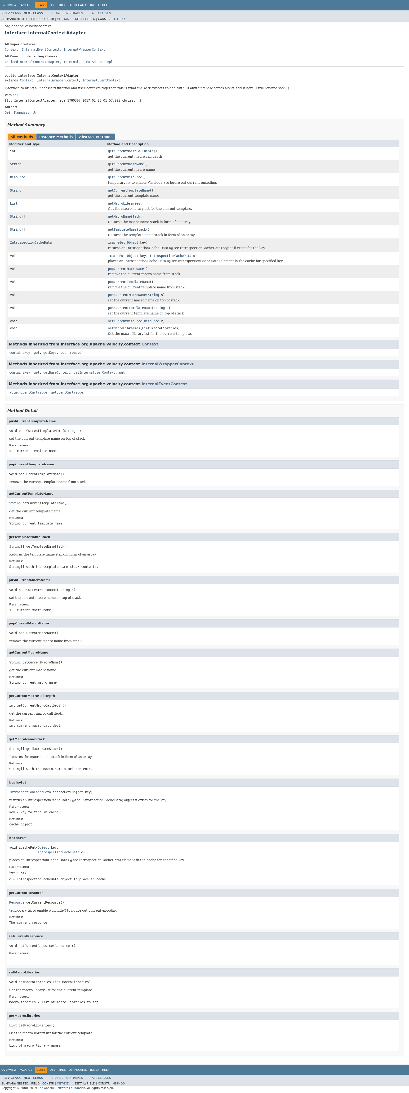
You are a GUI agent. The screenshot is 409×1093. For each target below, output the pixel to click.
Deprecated (78, 5)
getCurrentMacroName (126, 164)
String (15, 164)
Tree (62, 5)
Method (63, 19)
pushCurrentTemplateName (129, 308)
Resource (17, 177)
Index (94, 5)
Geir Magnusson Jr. (22, 112)
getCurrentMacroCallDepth (130, 151)
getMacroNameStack (124, 216)
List (14, 203)
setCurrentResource (125, 321)
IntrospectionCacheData (31, 242)
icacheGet (116, 242)
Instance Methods (56, 137)
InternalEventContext (41, 49)
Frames (57, 13)
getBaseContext (56, 372)
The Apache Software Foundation (61, 1088)
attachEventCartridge (28, 392)
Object (132, 242)
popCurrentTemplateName (129, 282)
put (63, 352)
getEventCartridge (67, 392)
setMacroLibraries (124, 328)
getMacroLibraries (124, 203)
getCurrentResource (125, 177)
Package (25, 5)
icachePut (116, 256)
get (37, 352)
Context (11, 49)
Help (105, 5)
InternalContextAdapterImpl (88, 62)
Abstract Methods (95, 137)
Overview (9, 5)
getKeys (50, 352)
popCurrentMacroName (126, 269)
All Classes (101, 13)
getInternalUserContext (94, 372)
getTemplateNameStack (127, 229)
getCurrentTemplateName (129, 190)
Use (53, 5)
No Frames (74, 13)
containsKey (19, 352)
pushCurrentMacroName (127, 295)
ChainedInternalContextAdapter (32, 62)
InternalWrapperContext (84, 49)
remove (75, 352)
